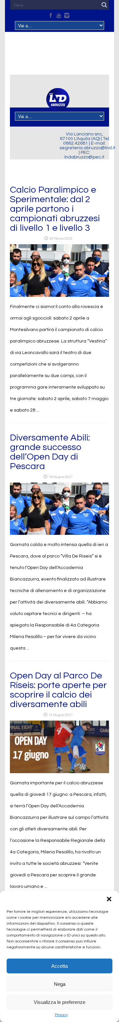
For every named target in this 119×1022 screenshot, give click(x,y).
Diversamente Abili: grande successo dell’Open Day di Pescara (50, 452)
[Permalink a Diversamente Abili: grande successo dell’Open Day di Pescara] (59, 533)
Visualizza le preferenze (59, 1002)
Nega (59, 984)
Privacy (61, 1015)
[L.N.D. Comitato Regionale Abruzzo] (57, 107)
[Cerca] (104, 5)
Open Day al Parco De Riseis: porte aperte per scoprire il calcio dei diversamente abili (58, 690)
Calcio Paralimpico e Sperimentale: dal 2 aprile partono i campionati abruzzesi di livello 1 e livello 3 (55, 209)
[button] (109, 899)
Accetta (59, 966)
